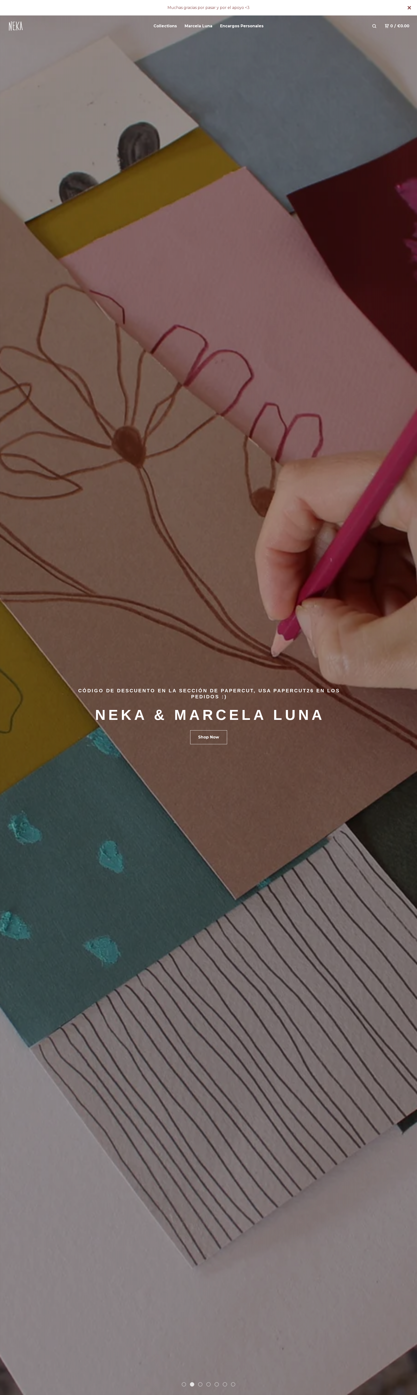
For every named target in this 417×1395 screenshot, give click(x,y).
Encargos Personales (242, 26)
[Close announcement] (409, 8)
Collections (165, 26)
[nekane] (33, 26)
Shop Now (208, 737)
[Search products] (374, 26)
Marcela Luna (198, 26)
